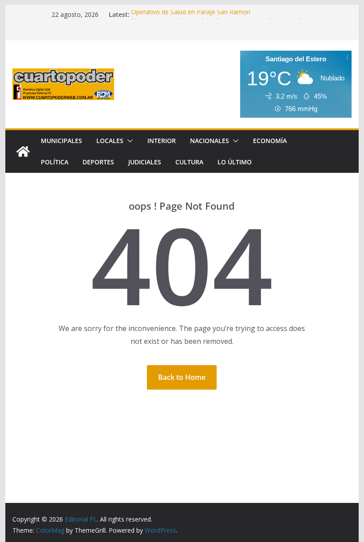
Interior (161, 140)
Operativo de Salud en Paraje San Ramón (190, 14)
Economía (270, 140)
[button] (128, 141)
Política (54, 162)
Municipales (61, 140)
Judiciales (144, 162)
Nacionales (209, 140)
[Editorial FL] (23, 151)
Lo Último (235, 162)
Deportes (98, 162)
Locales (109, 140)
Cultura (189, 162)
